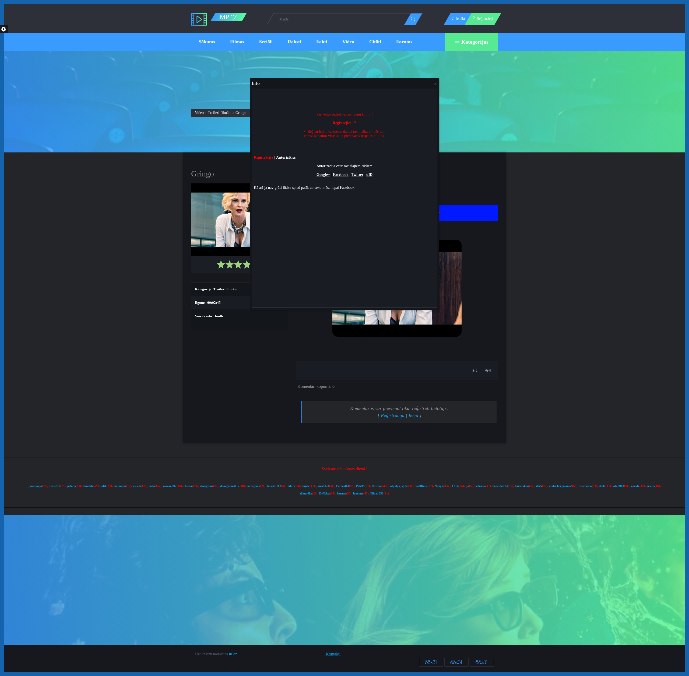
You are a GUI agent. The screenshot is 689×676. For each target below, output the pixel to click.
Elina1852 (377, 493)
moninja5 (120, 486)
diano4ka (306, 493)
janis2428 (323, 486)
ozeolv (635, 486)
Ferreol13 (342, 486)
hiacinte (358, 493)
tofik (103, 486)
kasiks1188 (274, 486)
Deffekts (324, 493)
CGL (455, 486)
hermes (341, 493)
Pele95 (360, 486)
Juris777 (54, 486)
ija (467, 486)
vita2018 (618, 486)
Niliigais (440, 486)
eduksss (481, 486)
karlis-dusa (522, 486)
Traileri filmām (219, 113)
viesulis (137, 486)
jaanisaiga (35, 486)
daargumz (206, 486)
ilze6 (539, 486)
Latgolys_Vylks (398, 486)
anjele (306, 486)
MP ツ (229, 17)
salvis (152, 486)
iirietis (650, 486)
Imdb (219, 316)
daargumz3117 (230, 486)
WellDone (421, 486)
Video (199, 113)
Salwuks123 (500, 486)
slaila (602, 486)
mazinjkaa (253, 486)
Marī (291, 486)
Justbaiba (585, 486)
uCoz (233, 654)
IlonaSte (88, 486)
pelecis (71, 486)
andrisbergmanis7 (560, 486)
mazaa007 (170, 486)
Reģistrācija (393, 415)
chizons (188, 486)
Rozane (376, 486)
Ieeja (413, 415)
